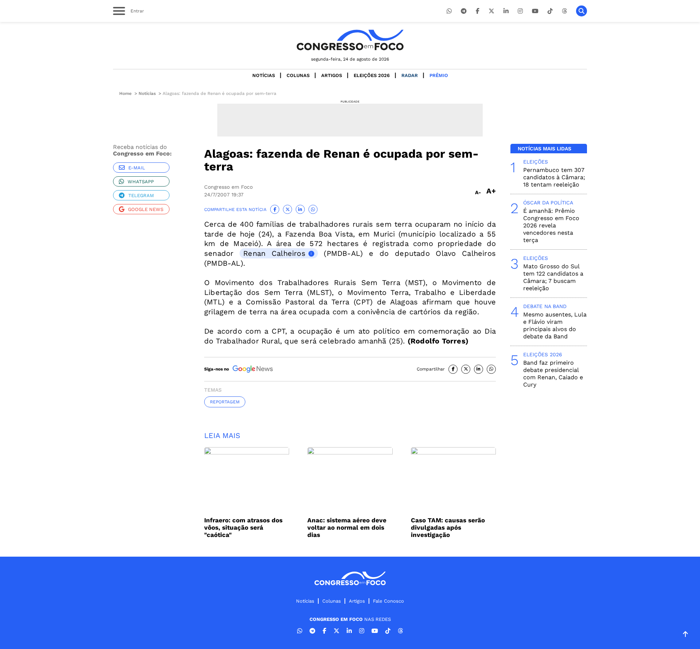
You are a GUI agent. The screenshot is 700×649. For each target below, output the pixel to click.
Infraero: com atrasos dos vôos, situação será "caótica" (243, 527)
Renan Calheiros (274, 253)
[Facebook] (477, 11)
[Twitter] (491, 11)
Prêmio (438, 75)
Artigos (331, 75)
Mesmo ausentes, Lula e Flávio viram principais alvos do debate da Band (555, 325)
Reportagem (225, 401)
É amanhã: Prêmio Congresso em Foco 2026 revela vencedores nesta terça (551, 225)
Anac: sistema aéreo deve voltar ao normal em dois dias (346, 527)
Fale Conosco (388, 601)
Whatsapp (141, 181)
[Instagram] (520, 11)
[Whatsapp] (449, 11)
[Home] (350, 40)
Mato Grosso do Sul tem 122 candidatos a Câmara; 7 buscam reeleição (553, 277)
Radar (409, 75)
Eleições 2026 (372, 75)
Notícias (263, 75)
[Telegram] (464, 11)
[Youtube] (535, 11)
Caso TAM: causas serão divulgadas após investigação (448, 527)
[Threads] (564, 11)
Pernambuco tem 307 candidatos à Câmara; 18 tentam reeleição (554, 177)
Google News (145, 209)
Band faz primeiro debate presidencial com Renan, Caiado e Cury (553, 373)
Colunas (298, 75)
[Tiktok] (550, 11)
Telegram (141, 195)
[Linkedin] (506, 11)
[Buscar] (581, 10)
